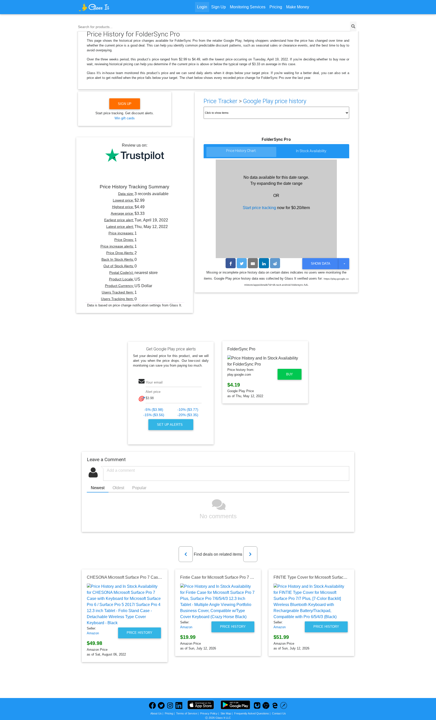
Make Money (297, 7)
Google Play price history (274, 101)
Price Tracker (220, 101)
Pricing (275, 7)
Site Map (226, 713)
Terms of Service (186, 713)
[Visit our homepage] (113, 7)
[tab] (241, 152)
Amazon (93, 633)
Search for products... (95, 27)
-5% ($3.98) (153, 410)
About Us (156, 713)
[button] (186, 554)
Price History (139, 633)
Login (202, 7)
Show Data (320, 263)
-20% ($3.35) (187, 415)
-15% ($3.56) (153, 415)
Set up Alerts (170, 424)
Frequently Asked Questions (251, 713)
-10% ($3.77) (187, 410)
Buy (289, 374)
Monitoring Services (247, 7)
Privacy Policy (208, 713)
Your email (154, 382)
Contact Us (279, 713)
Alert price (153, 392)
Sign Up (218, 7)
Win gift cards (125, 118)
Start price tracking (259, 208)
